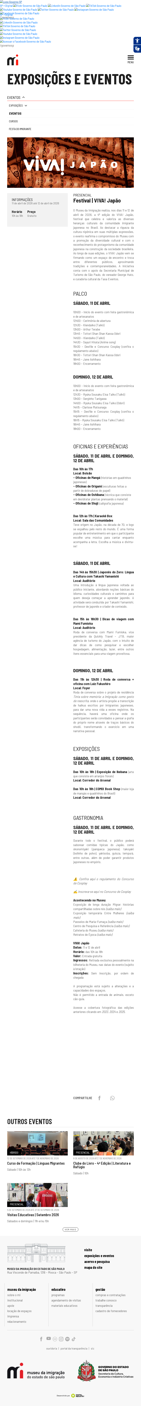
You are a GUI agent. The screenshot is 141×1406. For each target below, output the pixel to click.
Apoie (10, 1305)
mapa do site (93, 1267)
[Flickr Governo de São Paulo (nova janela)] (30, 5)
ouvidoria (52, 1348)
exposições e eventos (99, 1255)
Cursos (13, 121)
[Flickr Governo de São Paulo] (17, 18)
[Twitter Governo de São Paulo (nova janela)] (56, 9)
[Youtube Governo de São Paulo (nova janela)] (18, 9)
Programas (58, 1295)
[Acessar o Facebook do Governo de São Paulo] (25, 41)
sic (92, 1348)
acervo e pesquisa (97, 1261)
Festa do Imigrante (20, 129)
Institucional (15, 1300)
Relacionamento (16, 1321)
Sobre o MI (13, 1295)
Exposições (16, 105)
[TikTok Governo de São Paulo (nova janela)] (103, 5)
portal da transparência (74, 1348)
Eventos (13, 97)
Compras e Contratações (110, 1295)
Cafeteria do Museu (93, 930)
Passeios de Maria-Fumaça (98, 922)
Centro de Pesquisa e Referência (101, 926)
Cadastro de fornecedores (111, 1311)
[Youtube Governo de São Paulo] (18, 33)
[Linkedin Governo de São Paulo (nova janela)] (67, 5)
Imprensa (13, 1316)
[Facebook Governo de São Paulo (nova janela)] (19, 13)
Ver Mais (70, 1229)
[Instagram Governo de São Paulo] (94, 9)
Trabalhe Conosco (106, 1300)
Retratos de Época (92, 934)
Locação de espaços (19, 1311)
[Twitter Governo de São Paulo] (18, 30)
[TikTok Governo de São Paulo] (17, 26)
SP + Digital (6, 5)
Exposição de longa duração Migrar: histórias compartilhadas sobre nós (103, 906)
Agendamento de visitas (66, 1300)
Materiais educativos (64, 1305)
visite (88, 1250)
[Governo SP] (11, 1)
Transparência (104, 1305)
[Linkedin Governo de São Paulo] (19, 22)
